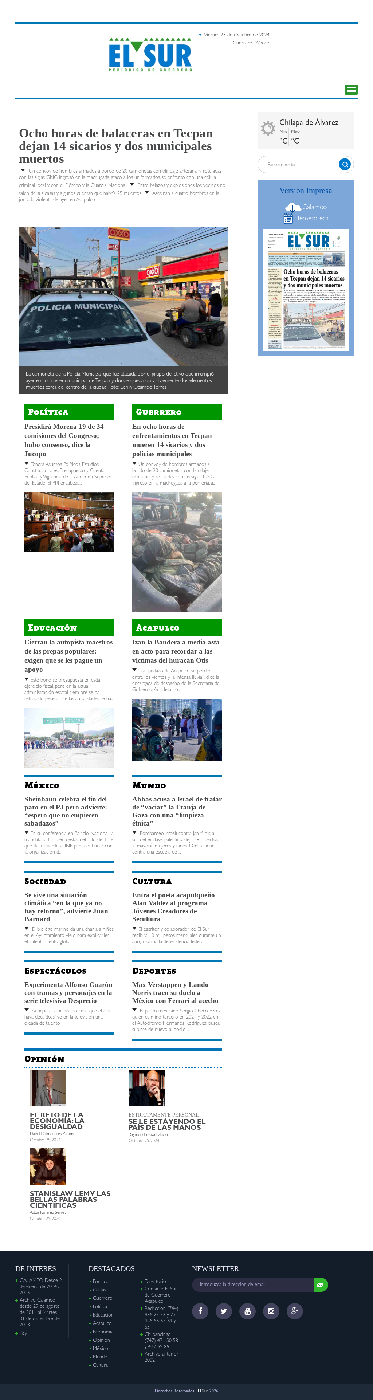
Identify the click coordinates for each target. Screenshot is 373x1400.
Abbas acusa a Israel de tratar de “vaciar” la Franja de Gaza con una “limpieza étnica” (177, 811)
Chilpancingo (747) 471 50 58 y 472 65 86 (161, 1341)
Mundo (149, 785)
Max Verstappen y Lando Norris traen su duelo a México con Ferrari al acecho (175, 992)
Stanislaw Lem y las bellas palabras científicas (70, 1199)
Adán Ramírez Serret (48, 1213)
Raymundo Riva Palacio (148, 1135)
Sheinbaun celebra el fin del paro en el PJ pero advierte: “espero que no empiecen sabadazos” (65, 811)
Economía (103, 1332)
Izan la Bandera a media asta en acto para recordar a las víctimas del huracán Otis (176, 651)
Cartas (99, 1290)
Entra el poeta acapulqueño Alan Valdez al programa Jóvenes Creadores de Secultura (173, 907)
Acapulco (158, 627)
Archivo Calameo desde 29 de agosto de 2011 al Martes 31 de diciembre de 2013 (40, 1313)
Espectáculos (55, 971)
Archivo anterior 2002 (161, 1357)
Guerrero (159, 412)
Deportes (154, 971)
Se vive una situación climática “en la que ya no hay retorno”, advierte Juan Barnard (66, 907)
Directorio (155, 1282)
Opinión (44, 1059)
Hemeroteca (311, 219)
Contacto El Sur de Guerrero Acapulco (161, 1295)
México (41, 785)
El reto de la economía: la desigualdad (57, 1121)
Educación (52, 627)
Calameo (314, 207)
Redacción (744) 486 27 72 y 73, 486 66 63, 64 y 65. (161, 1318)
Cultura (152, 881)
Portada (101, 1282)
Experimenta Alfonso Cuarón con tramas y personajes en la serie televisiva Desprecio (68, 992)
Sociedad (45, 881)
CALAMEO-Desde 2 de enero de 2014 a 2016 (41, 1287)
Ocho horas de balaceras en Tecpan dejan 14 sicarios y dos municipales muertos (116, 146)
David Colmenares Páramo (53, 1134)
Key (23, 1333)
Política (48, 412)
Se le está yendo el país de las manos (167, 1124)
